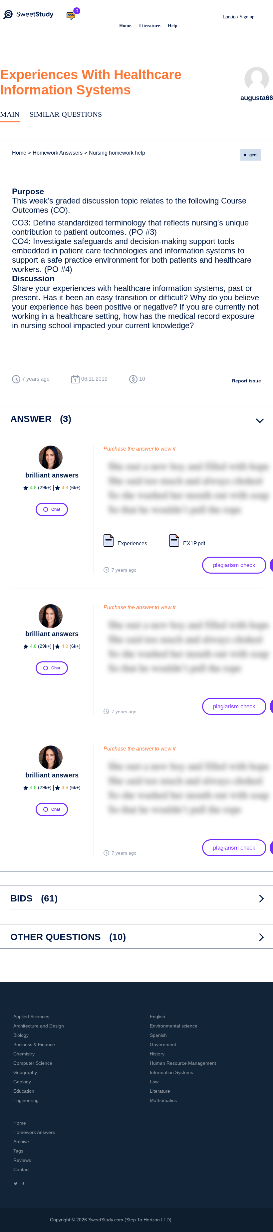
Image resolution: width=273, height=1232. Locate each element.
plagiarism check (234, 565)
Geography (25, 1072)
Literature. (150, 25)
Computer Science (32, 1063)
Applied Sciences (31, 1016)
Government (163, 1044)
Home (19, 153)
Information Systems (171, 1072)
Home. (126, 25)
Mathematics (163, 1100)
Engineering (26, 1100)
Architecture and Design (38, 1025)
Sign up (247, 16)
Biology (21, 1035)
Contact (21, 1169)
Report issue (246, 380)
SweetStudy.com (105, 1219)
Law (154, 1081)
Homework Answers (34, 1132)
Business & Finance (34, 1044)
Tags (18, 1151)
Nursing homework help (114, 153)
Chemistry (24, 1053)
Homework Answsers (55, 153)
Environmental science (173, 1025)
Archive (21, 1141)
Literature (160, 1091)
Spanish (158, 1035)
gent (253, 155)
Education (23, 1091)
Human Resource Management (183, 1063)
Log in (229, 16)
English (157, 1016)
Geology (22, 1081)
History (157, 1053)
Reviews (22, 1160)
